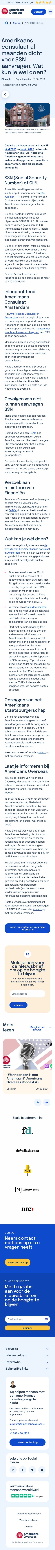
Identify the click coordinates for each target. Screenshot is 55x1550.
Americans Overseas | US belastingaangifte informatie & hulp (13, 11)
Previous (38, 1102)
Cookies (29, 1526)
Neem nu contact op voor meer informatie (27, 928)
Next (46, 1102)
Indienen (18, 1005)
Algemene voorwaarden (29, 1513)
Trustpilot (31, 2)
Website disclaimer (28, 1520)
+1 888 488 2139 (19, 1433)
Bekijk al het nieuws (37, 1028)
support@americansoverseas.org (27, 1423)
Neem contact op (18, 1262)
